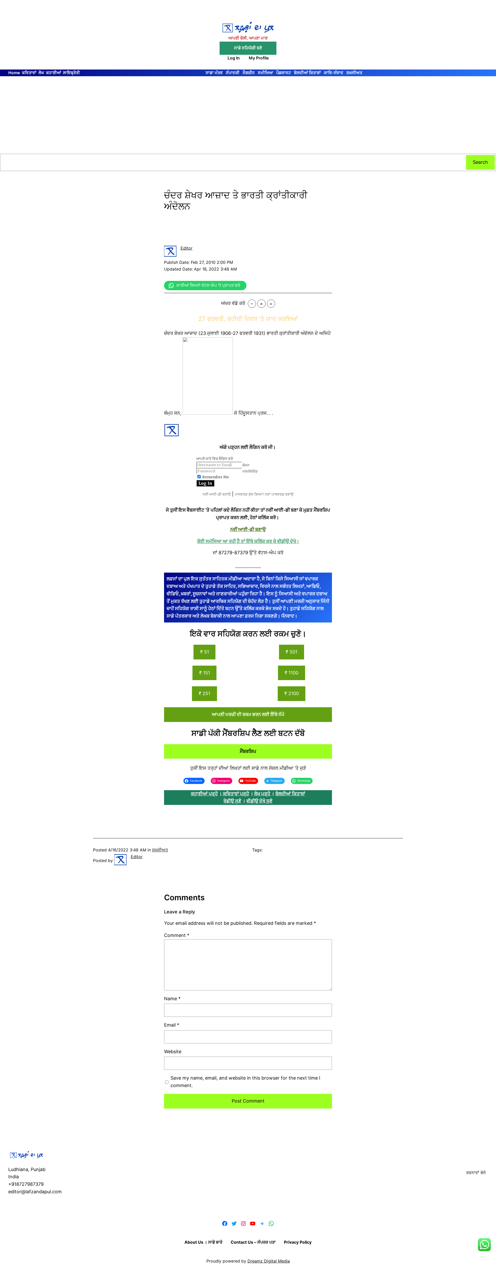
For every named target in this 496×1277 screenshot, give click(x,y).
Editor (186, 248)
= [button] (271, 304)
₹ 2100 (291, 693)
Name (172, 998)
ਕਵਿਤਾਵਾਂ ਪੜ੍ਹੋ (236, 793)
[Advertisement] (248, 115)
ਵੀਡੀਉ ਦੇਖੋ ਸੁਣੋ (259, 801)
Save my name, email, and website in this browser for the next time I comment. (245, 1081)
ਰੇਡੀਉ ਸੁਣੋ (232, 801)
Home (14, 72)
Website (172, 1051)
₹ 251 (204, 693)
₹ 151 (204, 672)
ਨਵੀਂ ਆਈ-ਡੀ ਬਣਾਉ (217, 494)
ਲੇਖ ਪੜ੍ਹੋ (262, 793)
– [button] (252, 304)
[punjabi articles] (222, 793)
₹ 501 (291, 652)
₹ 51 (204, 652)
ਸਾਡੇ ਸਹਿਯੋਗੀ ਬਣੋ (248, 47)
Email (171, 1025)
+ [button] (261, 304)
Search (480, 162)
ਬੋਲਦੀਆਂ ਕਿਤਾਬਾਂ (290, 793)
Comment (176, 935)
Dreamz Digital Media (268, 1261)
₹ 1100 (291, 672)
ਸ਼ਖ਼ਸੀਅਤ (160, 849)
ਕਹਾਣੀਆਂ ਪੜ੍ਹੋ (204, 793)
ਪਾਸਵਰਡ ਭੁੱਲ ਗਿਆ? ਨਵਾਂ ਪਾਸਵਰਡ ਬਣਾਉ (264, 494)
